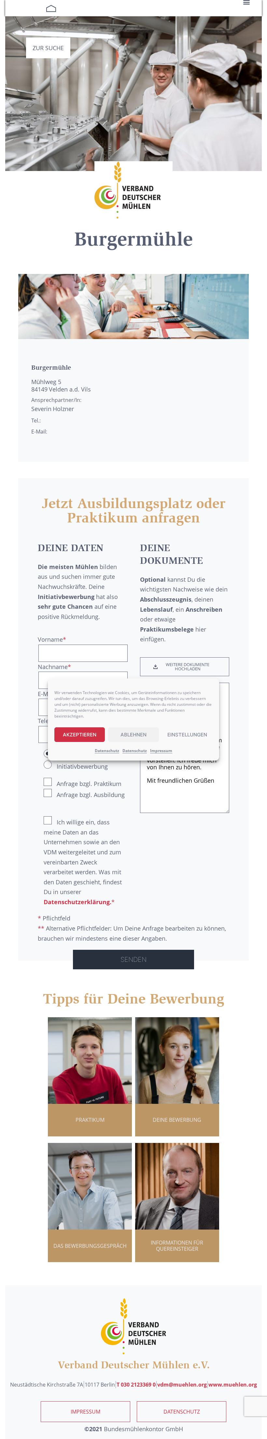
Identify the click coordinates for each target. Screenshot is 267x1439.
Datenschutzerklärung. (77, 902)
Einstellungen (187, 735)
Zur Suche (48, 48)
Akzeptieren (79, 735)
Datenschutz (107, 750)
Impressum (161, 750)
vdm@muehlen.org (182, 1384)
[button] (184, 666)
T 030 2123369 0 (136, 1384)
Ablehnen (133, 735)
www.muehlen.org (232, 1384)
